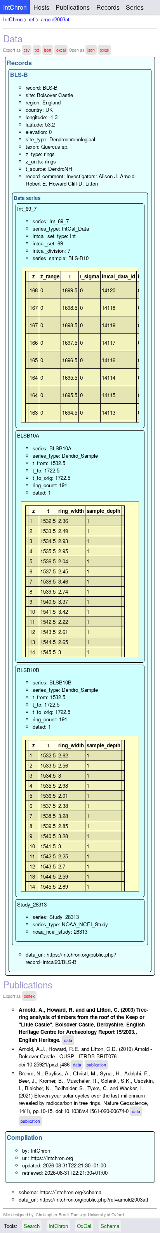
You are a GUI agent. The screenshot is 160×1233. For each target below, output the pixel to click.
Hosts (41, 7)
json (47, 50)
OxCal (84, 1226)
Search (32, 1226)
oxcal (61, 50)
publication (96, 1065)
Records (108, 7)
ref (32, 19)
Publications (73, 7)
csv (27, 50)
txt (37, 50)
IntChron (15, 7)
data (68, 1040)
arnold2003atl (56, 19)
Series (135, 7)
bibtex (29, 996)
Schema (110, 1226)
